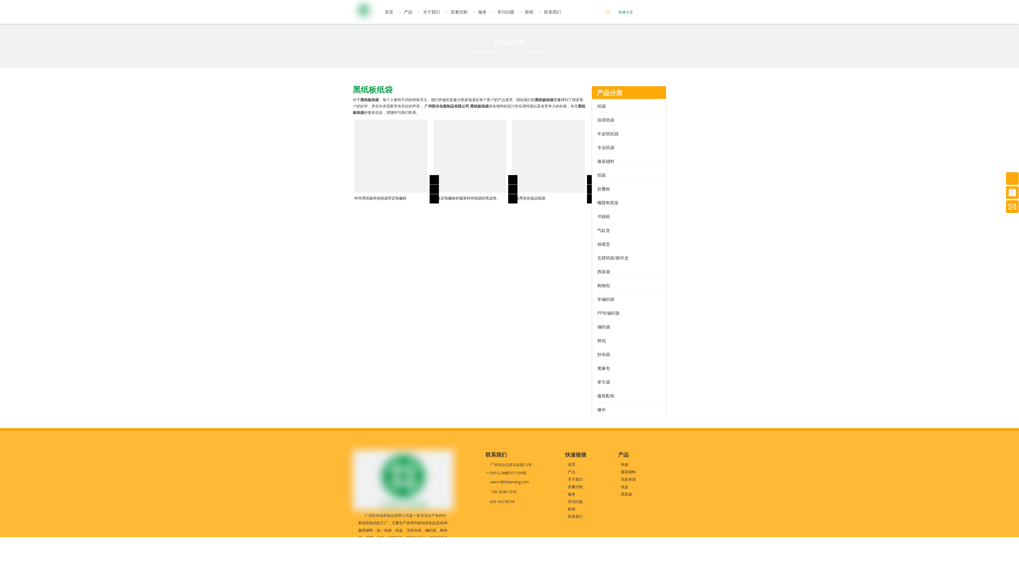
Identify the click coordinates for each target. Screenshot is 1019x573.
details (437, 197)
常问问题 (575, 501)
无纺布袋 (628, 479)
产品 (571, 471)
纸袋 (624, 464)
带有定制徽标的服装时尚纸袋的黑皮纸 (464, 198)
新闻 (571, 508)
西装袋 (626, 494)
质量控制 (575, 486)
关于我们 (575, 479)
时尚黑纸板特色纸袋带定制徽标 (381, 198)
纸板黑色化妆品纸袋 (528, 198)
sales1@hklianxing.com (509, 481)
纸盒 (624, 486)
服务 (571, 494)
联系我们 (575, 516)
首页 (571, 464)
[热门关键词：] (608, 13)
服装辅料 (628, 471)
